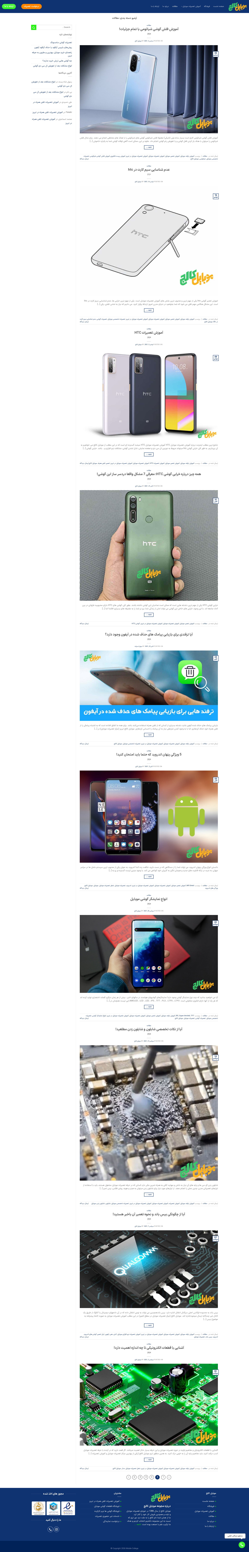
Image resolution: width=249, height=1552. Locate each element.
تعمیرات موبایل (120, 885)
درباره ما (165, 6)
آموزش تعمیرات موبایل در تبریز (137, 156)
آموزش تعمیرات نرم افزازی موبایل (128, 1334)
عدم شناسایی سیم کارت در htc (149, 171)
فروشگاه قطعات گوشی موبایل (106, 1506)
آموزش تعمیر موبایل (172, 156)
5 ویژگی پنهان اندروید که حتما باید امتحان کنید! (149, 756)
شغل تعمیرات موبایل (106, 885)
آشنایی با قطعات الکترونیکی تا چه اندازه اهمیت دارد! (149, 1349)
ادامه (148, 147)
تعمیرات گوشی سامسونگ (61, 42)
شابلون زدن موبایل (98, 1203)
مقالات (175, 6)
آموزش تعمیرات (174, 1203)
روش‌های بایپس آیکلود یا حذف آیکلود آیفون (53, 47)
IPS (177, 1016)
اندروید (128, 885)
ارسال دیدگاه (84, 159)
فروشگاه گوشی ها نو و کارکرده (106, 1511)
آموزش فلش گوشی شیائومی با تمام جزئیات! (149, 31)
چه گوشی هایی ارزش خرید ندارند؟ (57, 60)
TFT (192, 1016)
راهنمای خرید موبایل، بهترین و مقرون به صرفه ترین (52, 54)
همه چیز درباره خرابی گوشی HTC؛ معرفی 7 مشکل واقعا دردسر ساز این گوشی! (149, 476)
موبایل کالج (138, 41)
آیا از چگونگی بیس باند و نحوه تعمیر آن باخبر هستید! (149, 1216)
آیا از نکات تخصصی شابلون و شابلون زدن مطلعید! (148, 1031)
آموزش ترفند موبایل (187, 156)
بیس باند (209, 1337)
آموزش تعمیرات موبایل (192, 6)
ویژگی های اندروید (211, 888)
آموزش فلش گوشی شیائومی (100, 156)
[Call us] (50, 1529)
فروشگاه (207, 6)
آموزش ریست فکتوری (118, 156)
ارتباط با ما (155, 6)
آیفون (107, 1334)
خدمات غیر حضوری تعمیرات (107, 1516)
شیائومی (203, 159)
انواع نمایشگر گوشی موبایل (148, 901)
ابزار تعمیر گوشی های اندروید (94, 1334)
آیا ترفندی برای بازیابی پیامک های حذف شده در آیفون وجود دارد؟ (149, 636)
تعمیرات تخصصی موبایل (116, 319)
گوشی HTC (136, 623)
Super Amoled (184, 1016)
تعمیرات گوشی (102, 319)
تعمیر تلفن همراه (104, 463)
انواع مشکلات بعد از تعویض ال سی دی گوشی (52, 65)
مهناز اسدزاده (138, 646)
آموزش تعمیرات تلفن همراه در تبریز (52, 104)
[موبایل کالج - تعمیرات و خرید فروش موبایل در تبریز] (237, 6)
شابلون (108, 1203)
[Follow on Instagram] (56, 1529)
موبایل (96, 885)
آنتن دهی (113, 1334)
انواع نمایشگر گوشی (99, 1016)
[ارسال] (33, 27)
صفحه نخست (218, 6)
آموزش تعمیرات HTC (148, 334)
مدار (123, 1468)
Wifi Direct (190, 885)
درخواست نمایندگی (111, 1521)
